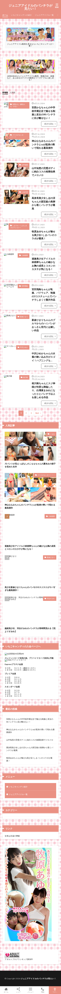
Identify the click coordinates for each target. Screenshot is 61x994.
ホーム (5, 15)
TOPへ (55, 992)
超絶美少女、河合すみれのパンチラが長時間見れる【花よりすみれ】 (30, 630)
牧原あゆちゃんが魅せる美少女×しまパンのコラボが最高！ (44, 235)
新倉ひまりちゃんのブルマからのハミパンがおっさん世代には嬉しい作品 (43, 325)
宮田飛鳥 (25, 286)
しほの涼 (25, 192)
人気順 (12, 92)
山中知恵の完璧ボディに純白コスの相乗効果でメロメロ (43, 171)
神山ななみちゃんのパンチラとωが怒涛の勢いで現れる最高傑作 (43, 144)
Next (37, 413)
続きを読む (49, 124)
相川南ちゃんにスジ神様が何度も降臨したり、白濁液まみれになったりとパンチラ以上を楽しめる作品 (43, 390)
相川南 (25, 377)
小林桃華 (25, 255)
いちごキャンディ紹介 (18, 787)
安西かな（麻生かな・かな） (17, 105)
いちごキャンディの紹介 (21, 15)
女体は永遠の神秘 (12, 836)
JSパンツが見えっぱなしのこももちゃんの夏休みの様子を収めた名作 (30, 465)
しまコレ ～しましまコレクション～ (18, 227)
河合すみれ (51, 598)
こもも (52, 434)
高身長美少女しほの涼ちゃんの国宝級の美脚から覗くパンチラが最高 (43, 203)
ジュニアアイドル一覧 (44, 15)
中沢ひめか (24, 347)
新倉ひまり (24, 317)
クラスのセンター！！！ (16, 136)
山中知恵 (25, 165)
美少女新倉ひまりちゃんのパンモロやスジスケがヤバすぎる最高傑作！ (30, 589)
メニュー (30, 992)
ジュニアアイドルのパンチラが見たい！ (30, 7)
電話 (42, 992)
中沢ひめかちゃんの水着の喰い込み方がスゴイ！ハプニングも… (43, 357)
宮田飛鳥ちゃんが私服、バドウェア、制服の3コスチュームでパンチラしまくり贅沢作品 (44, 294)
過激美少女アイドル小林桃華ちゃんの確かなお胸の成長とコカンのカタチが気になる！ (43, 264)
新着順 (5, 92)
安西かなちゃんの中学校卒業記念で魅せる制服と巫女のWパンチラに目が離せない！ (43, 112)
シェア (18, 992)
